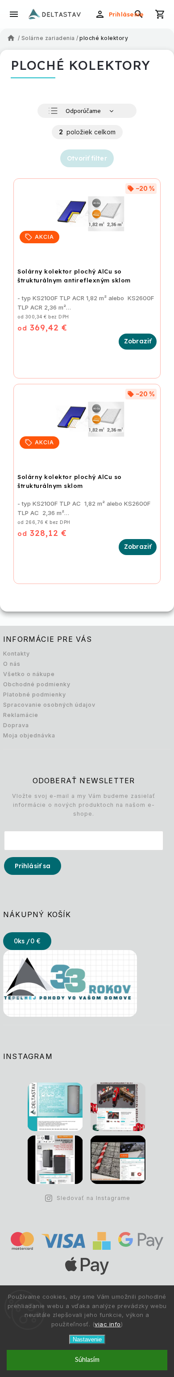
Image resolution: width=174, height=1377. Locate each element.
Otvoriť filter (87, 158)
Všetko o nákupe (29, 674)
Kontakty (16, 653)
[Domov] (12, 38)
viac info (108, 1324)
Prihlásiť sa (32, 866)
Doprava (16, 725)
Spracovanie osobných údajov (49, 704)
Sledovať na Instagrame (93, 1198)
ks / (27, 941)
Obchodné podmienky (36, 684)
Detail (138, 342)
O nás (12, 663)
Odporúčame (83, 111)
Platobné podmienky (34, 694)
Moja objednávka (29, 735)
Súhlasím (87, 1360)
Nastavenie (87, 1339)
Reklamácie (20, 715)
